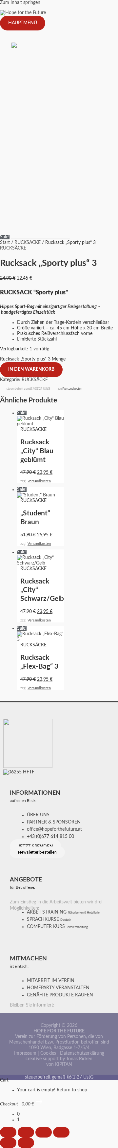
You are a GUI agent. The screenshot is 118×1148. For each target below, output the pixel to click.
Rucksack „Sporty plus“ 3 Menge (33, 359)
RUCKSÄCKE (27, 242)
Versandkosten (72, 388)
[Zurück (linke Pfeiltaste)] (8, 1143)
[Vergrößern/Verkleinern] (8, 1132)
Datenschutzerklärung (82, 1053)
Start (5, 242)
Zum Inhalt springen (20, 2)
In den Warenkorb (31, 369)
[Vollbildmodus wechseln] (26, 1132)
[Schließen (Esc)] (61, 1132)
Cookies (48, 1053)
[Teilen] (43, 1132)
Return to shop (72, 1090)
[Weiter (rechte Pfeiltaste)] (26, 1143)
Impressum (25, 1053)
